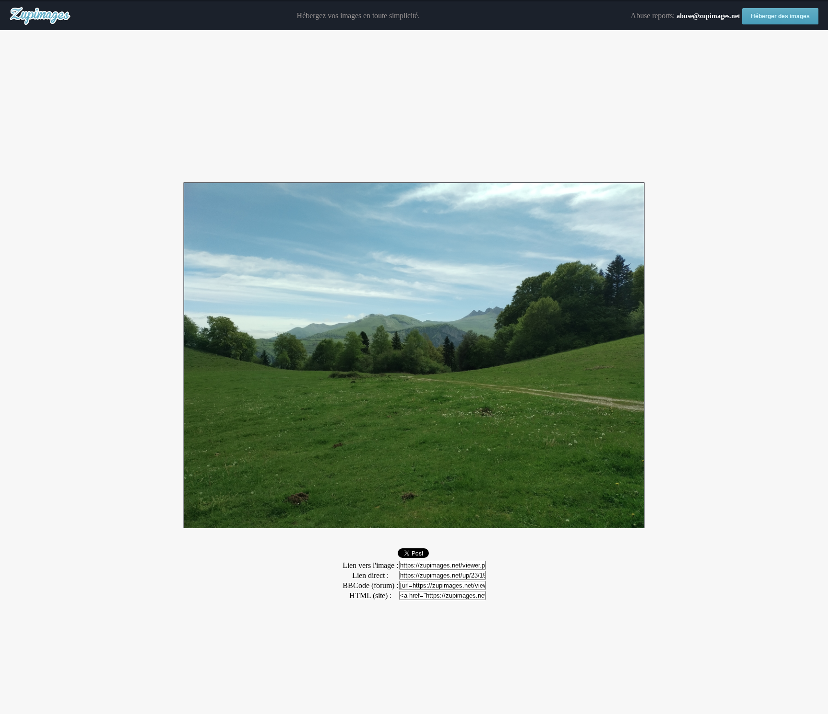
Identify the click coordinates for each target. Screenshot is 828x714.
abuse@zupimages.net (708, 16)
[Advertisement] (414, 107)
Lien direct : (370, 575)
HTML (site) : (370, 595)
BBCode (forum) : (370, 585)
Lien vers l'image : (370, 565)
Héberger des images (780, 16)
